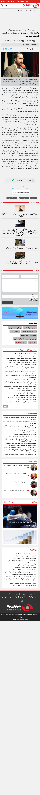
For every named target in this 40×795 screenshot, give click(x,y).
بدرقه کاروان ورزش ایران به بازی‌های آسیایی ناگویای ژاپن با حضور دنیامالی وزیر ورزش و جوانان (21, 399)
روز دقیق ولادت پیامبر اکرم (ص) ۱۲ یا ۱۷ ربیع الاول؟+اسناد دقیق (19, 448)
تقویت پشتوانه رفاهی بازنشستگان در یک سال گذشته (22, 437)
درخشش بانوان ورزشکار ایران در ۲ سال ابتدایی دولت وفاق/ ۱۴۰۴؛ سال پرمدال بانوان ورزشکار (20, 440)
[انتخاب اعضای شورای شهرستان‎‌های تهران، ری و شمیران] (20, 255)
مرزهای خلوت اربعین (15, 328)
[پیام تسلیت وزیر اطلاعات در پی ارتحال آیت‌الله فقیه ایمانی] (20, 242)
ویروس (10, 130)
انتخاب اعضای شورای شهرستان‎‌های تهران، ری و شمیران (22, 263)
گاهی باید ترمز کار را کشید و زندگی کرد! (26, 565)
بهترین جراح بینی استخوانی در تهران (25, 339)
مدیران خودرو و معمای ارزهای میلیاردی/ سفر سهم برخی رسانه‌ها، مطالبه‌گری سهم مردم (21, 431)
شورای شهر (28, 92)
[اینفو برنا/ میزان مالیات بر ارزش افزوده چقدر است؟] (20, 541)
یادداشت (34, 462)
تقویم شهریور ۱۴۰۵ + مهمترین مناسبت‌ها (25, 567)
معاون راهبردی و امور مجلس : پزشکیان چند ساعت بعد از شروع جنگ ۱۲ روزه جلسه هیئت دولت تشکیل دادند (21, 359)
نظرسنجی (4, 597)
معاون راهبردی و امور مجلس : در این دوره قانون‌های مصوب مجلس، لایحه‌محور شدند (20, 372)
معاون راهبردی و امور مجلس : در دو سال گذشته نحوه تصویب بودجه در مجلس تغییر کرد (20, 368)
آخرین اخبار (21, 350)
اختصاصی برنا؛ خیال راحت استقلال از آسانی (25, 434)
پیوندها (16, 594)
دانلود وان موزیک (20, 342)
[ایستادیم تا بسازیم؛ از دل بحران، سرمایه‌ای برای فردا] (33, 467)
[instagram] (5, 502)
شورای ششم (22, 198)
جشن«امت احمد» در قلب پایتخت (27, 356)
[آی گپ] (2, 1)
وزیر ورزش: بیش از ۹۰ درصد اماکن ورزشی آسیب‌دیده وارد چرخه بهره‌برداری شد (19, 455)
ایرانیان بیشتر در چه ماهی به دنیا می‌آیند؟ (25, 556)
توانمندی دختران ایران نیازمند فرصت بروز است (23, 586)
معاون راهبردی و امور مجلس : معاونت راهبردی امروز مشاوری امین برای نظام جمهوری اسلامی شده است (20, 364)
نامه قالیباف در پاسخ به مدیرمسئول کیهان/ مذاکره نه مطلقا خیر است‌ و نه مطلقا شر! (19, 427)
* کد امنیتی (35, 294)
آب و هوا (22, 597)
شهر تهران (25, 90)
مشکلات (13, 166)
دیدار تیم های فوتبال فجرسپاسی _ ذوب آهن (24, 395)
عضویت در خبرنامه (33, 597)
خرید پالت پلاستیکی (30, 328)
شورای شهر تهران (20, 97)
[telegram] (6, 49)
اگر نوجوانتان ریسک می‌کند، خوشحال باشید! (24, 558)
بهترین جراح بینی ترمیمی (29, 335)
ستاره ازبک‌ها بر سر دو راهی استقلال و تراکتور (24, 354)
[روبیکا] (14, 1)
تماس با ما (32, 594)
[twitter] (11, 49)
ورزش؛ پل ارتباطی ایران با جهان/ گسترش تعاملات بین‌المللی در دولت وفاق (20, 418)
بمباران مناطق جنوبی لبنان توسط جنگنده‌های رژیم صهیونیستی (20, 386)
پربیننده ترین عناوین (31, 350)
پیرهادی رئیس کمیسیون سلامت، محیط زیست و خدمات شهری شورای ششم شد (19, 215)
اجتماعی (33, 44)
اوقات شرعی (13, 597)
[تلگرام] (9, 1)
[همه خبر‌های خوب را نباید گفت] (33, 484)
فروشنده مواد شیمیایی (29, 331)
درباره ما (23, 594)
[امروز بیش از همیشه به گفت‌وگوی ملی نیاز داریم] (33, 492)
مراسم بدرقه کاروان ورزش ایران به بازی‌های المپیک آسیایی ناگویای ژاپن (21, 376)
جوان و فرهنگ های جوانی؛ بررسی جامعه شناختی (23, 574)
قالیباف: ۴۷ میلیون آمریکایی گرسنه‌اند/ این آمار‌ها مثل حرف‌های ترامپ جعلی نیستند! (20, 451)
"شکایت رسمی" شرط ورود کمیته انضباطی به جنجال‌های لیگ (20, 402)
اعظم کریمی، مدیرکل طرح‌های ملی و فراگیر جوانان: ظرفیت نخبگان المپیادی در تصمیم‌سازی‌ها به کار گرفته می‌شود (21, 444)
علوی (32, 198)
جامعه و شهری (25, 44)
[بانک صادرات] (20, 313)
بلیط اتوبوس (33, 342)
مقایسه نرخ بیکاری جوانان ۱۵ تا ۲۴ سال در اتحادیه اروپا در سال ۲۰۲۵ (20, 580)
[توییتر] (12, 1)
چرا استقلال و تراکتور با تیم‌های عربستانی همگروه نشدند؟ (21, 577)
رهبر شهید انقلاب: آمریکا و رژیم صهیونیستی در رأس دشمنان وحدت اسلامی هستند (20, 383)
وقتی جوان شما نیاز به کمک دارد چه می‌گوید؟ (24, 570)
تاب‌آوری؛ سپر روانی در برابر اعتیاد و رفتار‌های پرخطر (23, 583)
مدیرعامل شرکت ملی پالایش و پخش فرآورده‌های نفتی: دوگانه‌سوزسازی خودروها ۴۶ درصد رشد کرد (22, 390)
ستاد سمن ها (10, 198)
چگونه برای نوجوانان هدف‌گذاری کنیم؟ (26, 554)
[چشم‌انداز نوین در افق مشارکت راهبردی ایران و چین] (33, 476)
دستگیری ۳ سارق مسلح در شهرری (27, 393)
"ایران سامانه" (16, 619)
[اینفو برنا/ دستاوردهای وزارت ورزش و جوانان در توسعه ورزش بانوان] (20, 516)
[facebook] (3, 49)
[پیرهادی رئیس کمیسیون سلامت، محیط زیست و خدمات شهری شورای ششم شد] (20, 208)
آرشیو (5, 406)
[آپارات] (4, 1)
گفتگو (29, 462)
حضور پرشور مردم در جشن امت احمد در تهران (24, 380)
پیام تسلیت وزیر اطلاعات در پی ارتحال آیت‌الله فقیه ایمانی (22, 248)
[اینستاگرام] (7, 1)
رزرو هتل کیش (15, 331)
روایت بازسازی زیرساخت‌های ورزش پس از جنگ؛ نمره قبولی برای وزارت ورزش (19, 423)
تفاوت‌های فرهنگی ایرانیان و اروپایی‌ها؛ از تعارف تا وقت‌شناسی (20, 572)
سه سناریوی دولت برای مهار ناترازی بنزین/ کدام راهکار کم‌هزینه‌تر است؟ (22, 562)
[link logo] (31, 5)
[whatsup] (8, 49)
